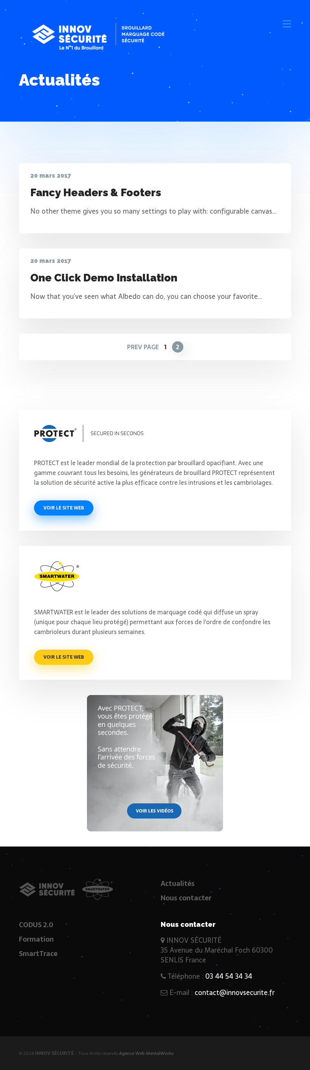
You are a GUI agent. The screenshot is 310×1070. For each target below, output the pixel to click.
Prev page (143, 347)
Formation (36, 939)
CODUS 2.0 (36, 924)
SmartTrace (38, 953)
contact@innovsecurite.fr (234, 992)
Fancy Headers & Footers (95, 192)
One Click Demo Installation (103, 278)
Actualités (178, 883)
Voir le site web (63, 508)
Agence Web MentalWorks (146, 1053)
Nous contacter (186, 897)
